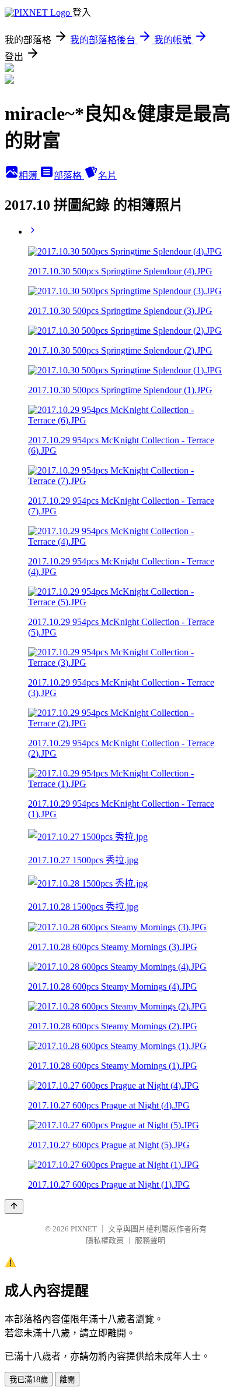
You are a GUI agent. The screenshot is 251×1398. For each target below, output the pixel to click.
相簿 (29, 176)
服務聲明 (150, 1240)
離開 (67, 1379)
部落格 (69, 176)
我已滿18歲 (28, 1379)
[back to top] (14, 1206)
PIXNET (84, 1228)
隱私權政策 (105, 1240)
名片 (107, 176)
